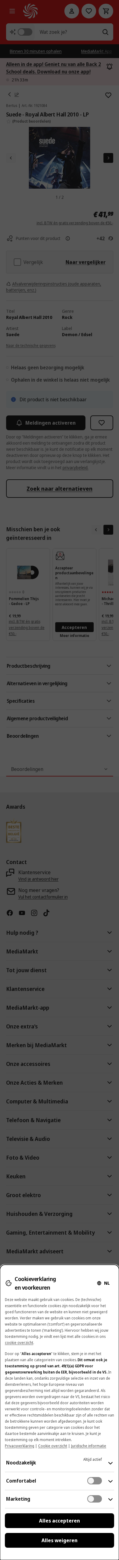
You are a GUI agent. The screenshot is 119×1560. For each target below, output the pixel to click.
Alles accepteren (59, 1520)
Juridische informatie (88, 1445)
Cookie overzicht (52, 1445)
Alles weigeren (59, 1540)
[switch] (94, 1480)
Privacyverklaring (19, 1445)
